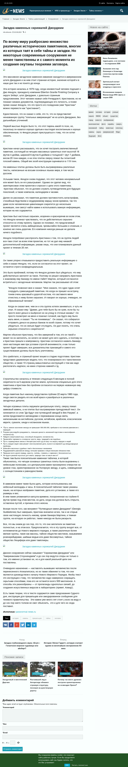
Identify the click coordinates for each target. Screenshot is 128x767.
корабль (111, 124)
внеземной (93, 128)
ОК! (67, 765)
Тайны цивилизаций (36, 19)
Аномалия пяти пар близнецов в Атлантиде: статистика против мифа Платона (113, 72)
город (91, 120)
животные (109, 128)
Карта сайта (120, 3)
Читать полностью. (80, 765)
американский (108, 132)
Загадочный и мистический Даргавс (14, 680)
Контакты (110, 3)
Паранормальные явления (40, 10)
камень (25, 618)
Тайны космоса (95, 10)
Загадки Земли (80, 10)
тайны (48, 618)
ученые (115, 112)
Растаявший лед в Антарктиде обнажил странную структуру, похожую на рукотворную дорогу (41, 685)
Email (5, 732)
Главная (5, 19)
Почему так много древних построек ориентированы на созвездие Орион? (69, 682)
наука (98, 132)
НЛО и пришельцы (62, 10)
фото (104, 124)
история (15, 618)
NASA (98, 116)
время (91, 112)
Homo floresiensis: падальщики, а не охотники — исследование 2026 (114, 61)
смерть (119, 124)
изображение (109, 120)
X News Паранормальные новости (14, 11)
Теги (6, 618)
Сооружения (53, 19)
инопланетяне (94, 124)
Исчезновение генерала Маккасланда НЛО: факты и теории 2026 (114, 95)
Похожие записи (13, 657)
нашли (91, 116)
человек (58, 618)
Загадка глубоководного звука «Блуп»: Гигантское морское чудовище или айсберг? (22, 645)
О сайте (102, 3)
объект (105, 116)
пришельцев (37, 618)
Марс (118, 132)
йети (99, 136)
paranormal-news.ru (26, 611)
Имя (4, 724)
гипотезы (119, 128)
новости (98, 120)
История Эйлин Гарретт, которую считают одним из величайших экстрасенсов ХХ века (63, 645)
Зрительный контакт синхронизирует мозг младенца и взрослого (112, 84)
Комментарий (8, 707)
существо (114, 116)
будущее (92, 136)
